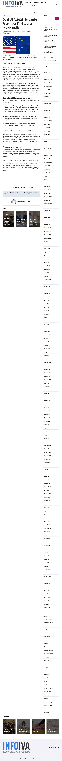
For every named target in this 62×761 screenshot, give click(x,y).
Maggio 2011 (47, 559)
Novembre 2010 (48, 580)
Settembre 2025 (48, 86)
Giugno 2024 (47, 131)
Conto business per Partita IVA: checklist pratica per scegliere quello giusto (51, 35)
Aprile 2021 (46, 262)
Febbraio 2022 (47, 227)
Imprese (26, 2)
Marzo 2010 (47, 607)
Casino (45, 629)
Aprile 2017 (46, 314)
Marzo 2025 (47, 100)
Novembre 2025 (48, 79)
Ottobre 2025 (47, 82)
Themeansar (41, 758)
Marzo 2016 (47, 359)
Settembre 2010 (48, 587)
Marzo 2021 (47, 265)
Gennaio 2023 (47, 189)
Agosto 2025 (47, 89)
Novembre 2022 (48, 196)
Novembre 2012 (47, 497)
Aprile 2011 (46, 562)
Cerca (45, 15)
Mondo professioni (48, 688)
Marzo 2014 (47, 441)
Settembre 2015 (47, 379)
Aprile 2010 (46, 604)
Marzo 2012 (47, 524)
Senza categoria (48, 705)
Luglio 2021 (46, 252)
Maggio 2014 (47, 435)
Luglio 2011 (46, 552)
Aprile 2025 (47, 96)
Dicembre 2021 (47, 234)
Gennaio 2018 (47, 283)
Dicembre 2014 (47, 410)
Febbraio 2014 (47, 445)
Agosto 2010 (47, 590)
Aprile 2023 (47, 179)
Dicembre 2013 (47, 452)
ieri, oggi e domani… (49, 653)
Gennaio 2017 (47, 324)
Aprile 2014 (46, 438)
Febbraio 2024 (47, 145)
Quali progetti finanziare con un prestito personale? (51, 51)
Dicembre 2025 (47, 76)
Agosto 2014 (47, 424)
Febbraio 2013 (47, 486)
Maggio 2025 (47, 93)
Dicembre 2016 (47, 328)
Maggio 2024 (47, 134)
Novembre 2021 (47, 238)
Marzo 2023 (47, 183)
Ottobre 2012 (47, 500)
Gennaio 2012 (47, 531)
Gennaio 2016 (47, 366)
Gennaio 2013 (47, 490)
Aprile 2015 (46, 397)
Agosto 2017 (47, 300)
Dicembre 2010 (47, 576)
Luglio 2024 (47, 127)
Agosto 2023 (47, 165)
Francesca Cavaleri (25, 201)
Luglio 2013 (46, 469)
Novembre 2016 (47, 331)
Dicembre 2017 (47, 286)
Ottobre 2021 (47, 241)
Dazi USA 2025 (7, 33)
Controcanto (47, 633)
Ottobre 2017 (47, 293)
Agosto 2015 (47, 383)
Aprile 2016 (46, 355)
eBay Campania (47, 636)
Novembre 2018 (47, 269)
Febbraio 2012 (47, 528)
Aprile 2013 (46, 479)
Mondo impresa (47, 684)
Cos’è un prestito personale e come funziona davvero (51, 40)
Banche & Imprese (48, 619)
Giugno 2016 (47, 348)
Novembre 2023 (48, 155)
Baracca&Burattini (48, 622)
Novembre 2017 (47, 290)
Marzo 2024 (47, 141)
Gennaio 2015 (47, 407)
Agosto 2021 (47, 248)
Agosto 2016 (47, 341)
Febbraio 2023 (47, 186)
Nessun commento (27, 31)
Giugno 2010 (47, 597)
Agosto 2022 (47, 207)
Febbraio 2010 (47, 611)
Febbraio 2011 (47, 569)
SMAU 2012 (47, 709)
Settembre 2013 (47, 462)
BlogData (35, 758)
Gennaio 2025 (47, 107)
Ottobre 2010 (47, 583)
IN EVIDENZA (47, 660)
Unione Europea (7, 151)
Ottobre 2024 (47, 117)
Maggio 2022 (47, 217)
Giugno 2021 (47, 255)
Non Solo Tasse (7, 15)
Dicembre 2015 (47, 369)
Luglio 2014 (47, 428)
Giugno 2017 (47, 307)
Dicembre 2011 (47, 535)
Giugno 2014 (47, 431)
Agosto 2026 (47, 69)
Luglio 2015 (46, 386)
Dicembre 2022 (47, 193)
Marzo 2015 (47, 400)
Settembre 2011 (47, 545)
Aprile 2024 (47, 138)
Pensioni (46, 698)
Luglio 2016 (46, 345)
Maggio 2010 (47, 600)
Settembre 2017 (47, 296)
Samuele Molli (21, 222)
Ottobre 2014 (47, 417)
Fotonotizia (46, 643)
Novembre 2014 (48, 414)
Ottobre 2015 (47, 376)
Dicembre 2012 (47, 493)
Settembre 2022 (48, 203)
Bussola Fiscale (47, 626)
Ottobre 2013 (47, 459)
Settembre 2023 (48, 162)
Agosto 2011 (47, 549)
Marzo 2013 (47, 483)
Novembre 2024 (48, 113)
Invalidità (46, 667)
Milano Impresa (47, 677)
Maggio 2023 (47, 176)
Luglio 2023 (47, 169)
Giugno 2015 (47, 390)
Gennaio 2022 (47, 231)
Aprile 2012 (46, 521)
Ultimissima (46, 712)
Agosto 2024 (47, 124)
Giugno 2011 (47, 555)
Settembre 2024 (48, 120)
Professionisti (36, 2)
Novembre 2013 (47, 455)
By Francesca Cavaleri (9, 31)
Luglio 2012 (46, 511)
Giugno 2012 (47, 514)
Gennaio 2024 (47, 148)
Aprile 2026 (47, 72)
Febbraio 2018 (47, 279)
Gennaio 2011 (47, 573)
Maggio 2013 (47, 476)
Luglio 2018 (46, 272)
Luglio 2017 (46, 303)
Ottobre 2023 (47, 158)
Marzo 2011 (46, 566)
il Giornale (46, 657)
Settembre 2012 (47, 504)
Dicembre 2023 (47, 151)
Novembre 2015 (47, 372)
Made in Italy (43, 2)
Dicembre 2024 (47, 110)
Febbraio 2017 (47, 321)
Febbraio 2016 (47, 362)
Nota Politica (47, 695)
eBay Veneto (47, 639)
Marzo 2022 (47, 224)
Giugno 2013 (47, 473)
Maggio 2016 (47, 352)
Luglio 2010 (47, 593)
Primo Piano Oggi (48, 702)
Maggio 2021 (47, 259)
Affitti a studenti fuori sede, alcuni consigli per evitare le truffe (50, 29)
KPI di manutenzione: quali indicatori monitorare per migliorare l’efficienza (50, 46)
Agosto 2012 (47, 507)
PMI (30, 2)
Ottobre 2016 (47, 334)
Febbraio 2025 (47, 103)
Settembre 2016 (47, 338)
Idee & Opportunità (29, 5)
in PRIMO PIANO (48, 664)
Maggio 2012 (47, 517)
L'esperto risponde (48, 671)
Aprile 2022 (47, 221)
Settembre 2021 (47, 245)
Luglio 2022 (47, 210)
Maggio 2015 (47, 393)
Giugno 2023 (47, 172)
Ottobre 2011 (47, 542)
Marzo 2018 (47, 276)
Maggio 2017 (47, 310)
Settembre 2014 (48, 421)
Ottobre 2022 (47, 200)
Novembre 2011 (47, 538)
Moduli (45, 681)
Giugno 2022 (47, 214)
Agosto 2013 (47, 466)
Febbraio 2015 (47, 404)
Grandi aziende (47, 646)
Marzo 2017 (47, 317)
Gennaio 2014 (47, 448)
